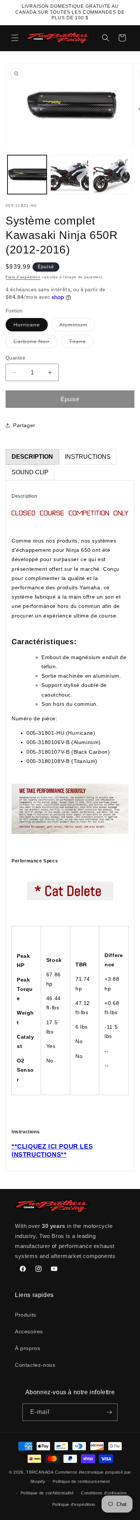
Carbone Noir (35, 343)
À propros (27, 1348)
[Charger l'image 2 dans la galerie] (70, 174)
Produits (25, 1315)
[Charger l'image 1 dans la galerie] (27, 174)
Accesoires (29, 1331)
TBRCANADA (39, 1472)
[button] (15, 38)
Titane (81, 343)
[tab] (32, 457)
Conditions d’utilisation (104, 1493)
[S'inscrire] (109, 1412)
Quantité (15, 358)
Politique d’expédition (73, 1504)
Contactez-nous (35, 1365)
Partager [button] (24, 425)
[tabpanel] (70, 825)
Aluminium (77, 326)
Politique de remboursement (81, 1481)
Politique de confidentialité (47, 1493)
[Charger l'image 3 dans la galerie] (112, 174)
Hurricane (30, 326)
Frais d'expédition (23, 277)
